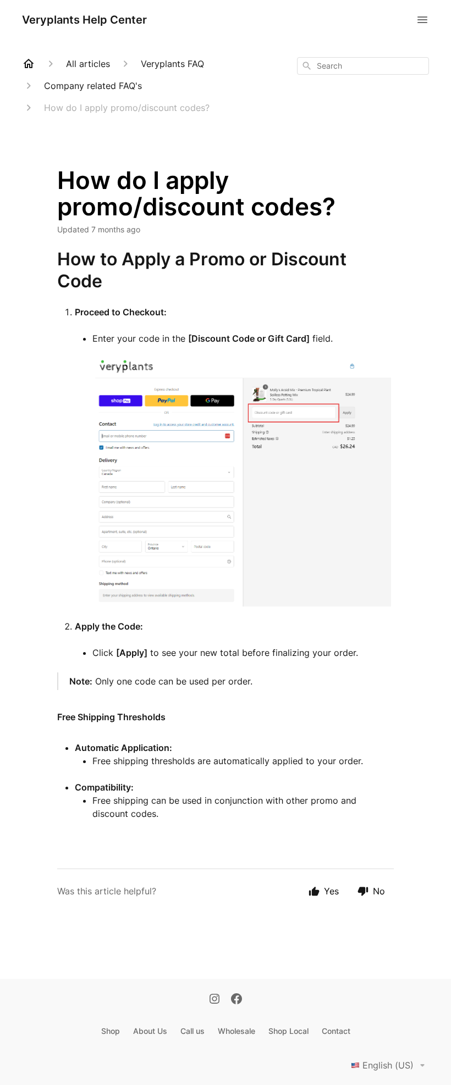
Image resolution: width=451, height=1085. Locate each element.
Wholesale (236, 1031)
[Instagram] (214, 1000)
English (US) (388, 1065)
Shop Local (288, 1031)
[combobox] (363, 66)
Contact (336, 1031)
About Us (150, 1031)
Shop (110, 1031)
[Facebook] (236, 1000)
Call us (192, 1031)
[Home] (28, 63)
